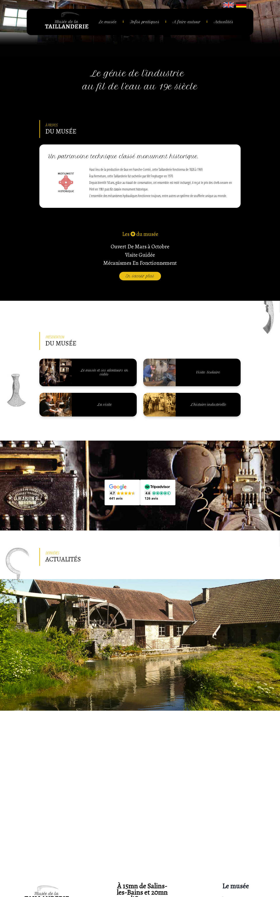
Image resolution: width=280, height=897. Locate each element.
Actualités (223, 22)
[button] (122, 492)
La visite (104, 404)
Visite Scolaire (208, 372)
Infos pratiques (144, 22)
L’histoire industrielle (208, 404)
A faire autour (187, 22)
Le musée (107, 22)
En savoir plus (140, 276)
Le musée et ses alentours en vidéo (104, 372)
